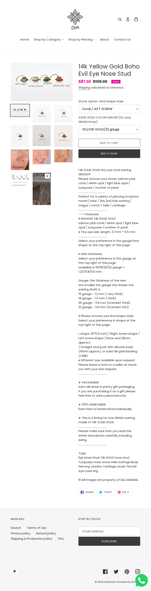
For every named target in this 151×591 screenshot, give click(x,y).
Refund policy (46, 533)
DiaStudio (110, 582)
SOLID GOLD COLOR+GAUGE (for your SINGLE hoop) (104, 119)
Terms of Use (36, 528)
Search (16, 528)
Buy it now (109, 153)
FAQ (61, 539)
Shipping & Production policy (31, 539)
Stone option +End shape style (100, 101)
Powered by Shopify (128, 582)
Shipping (84, 88)
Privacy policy (20, 533)
